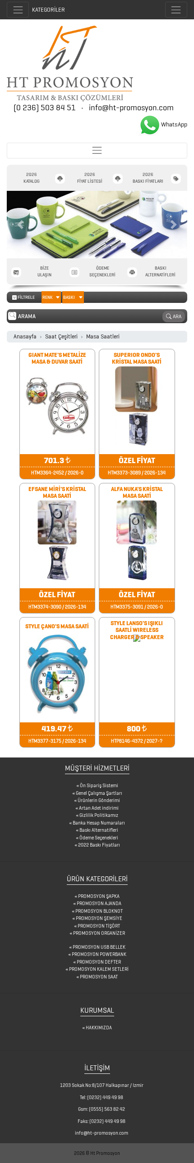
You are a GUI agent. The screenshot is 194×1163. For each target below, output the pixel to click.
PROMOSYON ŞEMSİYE (99, 918)
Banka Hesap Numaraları (99, 823)
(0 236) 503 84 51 (46, 108)
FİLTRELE (46, 297)
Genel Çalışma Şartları (99, 793)
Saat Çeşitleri (61, 336)
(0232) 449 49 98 (105, 1097)
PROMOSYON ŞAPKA (99, 896)
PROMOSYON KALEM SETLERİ (99, 969)
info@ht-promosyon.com (131, 108)
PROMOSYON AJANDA (99, 903)
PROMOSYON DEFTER (99, 962)
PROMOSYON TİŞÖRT (99, 926)
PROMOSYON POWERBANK (99, 954)
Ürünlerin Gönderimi (99, 800)
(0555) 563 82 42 (107, 1109)
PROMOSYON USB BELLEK (99, 947)
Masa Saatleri (103, 336)
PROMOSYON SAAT (99, 977)
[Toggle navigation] (176, 10)
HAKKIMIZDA (99, 1027)
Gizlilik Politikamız (98, 815)
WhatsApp (174, 124)
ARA (176, 316)
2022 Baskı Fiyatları (99, 845)
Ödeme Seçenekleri (98, 837)
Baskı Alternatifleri (98, 830)
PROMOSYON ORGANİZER (99, 933)
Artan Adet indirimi (99, 808)
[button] (20, 224)
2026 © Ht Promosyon (97, 1153)
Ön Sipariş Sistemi (99, 785)
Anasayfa (25, 336)
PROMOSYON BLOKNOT (99, 911)
